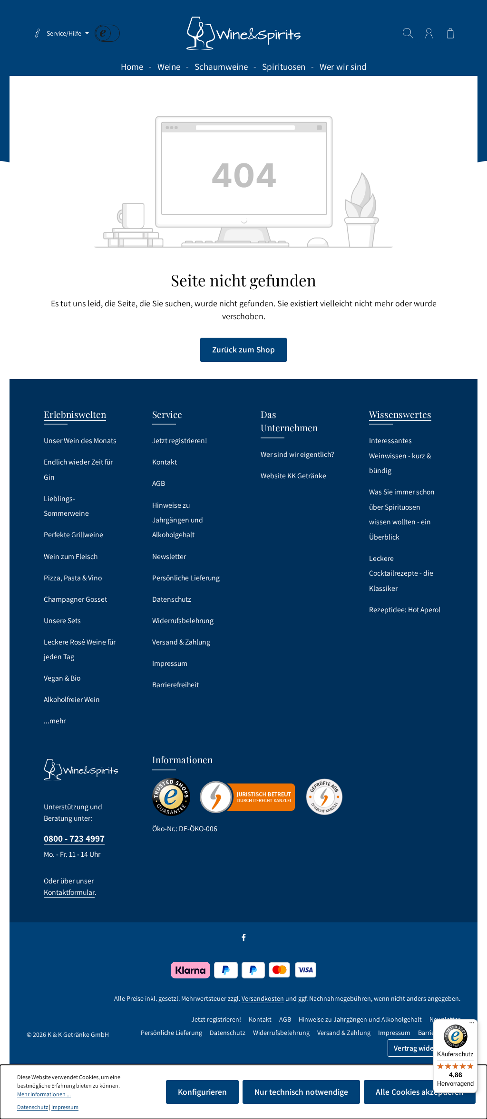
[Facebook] (244, 939)
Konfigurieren (202, 1091)
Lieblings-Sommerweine (66, 505)
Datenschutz (171, 599)
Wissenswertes (400, 414)
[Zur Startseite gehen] (243, 33)
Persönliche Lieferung (186, 578)
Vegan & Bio (62, 678)
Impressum (169, 663)
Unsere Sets (62, 621)
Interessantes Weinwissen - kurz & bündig (400, 455)
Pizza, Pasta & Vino (73, 578)
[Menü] (471, 1025)
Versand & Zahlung (181, 642)
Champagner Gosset (75, 599)
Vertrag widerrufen (424, 1048)
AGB (158, 483)
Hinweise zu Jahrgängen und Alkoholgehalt (177, 520)
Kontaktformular (69, 892)
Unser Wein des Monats (80, 441)
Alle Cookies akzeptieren (420, 1091)
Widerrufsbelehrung (183, 621)
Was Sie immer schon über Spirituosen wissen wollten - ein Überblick (402, 514)
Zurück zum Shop (243, 349)
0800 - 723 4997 (74, 838)
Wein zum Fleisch (70, 556)
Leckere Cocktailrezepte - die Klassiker (401, 573)
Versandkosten (263, 998)
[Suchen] (408, 33)
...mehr (55, 721)
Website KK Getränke (293, 476)
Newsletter (169, 556)
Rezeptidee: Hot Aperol (404, 610)
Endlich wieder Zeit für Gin (78, 469)
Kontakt (164, 462)
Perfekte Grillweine (73, 535)
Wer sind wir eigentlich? (297, 454)
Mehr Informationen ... (44, 1094)
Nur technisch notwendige (301, 1091)
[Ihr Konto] (428, 33)
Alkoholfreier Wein (72, 699)
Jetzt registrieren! (179, 441)
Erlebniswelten (75, 414)
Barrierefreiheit (175, 685)
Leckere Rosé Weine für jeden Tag (80, 649)
